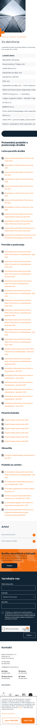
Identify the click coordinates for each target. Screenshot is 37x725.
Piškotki (20, 707)
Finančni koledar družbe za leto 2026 (16, 420)
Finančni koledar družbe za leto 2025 (16, 424)
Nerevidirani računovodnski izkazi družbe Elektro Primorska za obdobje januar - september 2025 (18, 283)
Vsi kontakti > (6, 685)
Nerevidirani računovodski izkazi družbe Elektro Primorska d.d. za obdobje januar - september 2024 (18, 322)
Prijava (9, 566)
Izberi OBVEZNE (11, 720)
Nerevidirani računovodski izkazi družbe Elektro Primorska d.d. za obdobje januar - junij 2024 (20, 332)
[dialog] (18, 710)
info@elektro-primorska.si (10, 667)
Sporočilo (5, 602)
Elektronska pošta (7, 584)
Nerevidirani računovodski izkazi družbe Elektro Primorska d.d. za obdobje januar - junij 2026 (20, 254)
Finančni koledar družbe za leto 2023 (16, 433)
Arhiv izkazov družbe (9, 541)
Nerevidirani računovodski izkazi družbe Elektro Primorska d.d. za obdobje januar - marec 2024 (18, 342)
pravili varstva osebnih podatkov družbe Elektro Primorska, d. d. (18, 613)
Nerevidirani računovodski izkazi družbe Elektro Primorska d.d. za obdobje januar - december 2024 (18, 312)
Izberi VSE (28, 720)
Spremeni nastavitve (8, 713)
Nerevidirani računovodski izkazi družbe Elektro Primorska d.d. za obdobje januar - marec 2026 (18, 264)
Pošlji (29, 635)
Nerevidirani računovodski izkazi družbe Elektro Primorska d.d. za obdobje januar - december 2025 (18, 273)
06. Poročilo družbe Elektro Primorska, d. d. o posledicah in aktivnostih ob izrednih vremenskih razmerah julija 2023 (19, 512)
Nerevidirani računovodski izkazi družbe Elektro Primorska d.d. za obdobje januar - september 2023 (18, 361)
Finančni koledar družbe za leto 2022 (16, 437)
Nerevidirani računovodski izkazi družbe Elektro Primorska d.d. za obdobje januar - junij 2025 (20, 293)
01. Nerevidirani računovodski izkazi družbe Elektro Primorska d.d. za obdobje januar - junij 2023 (20, 474)
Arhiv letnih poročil (8, 535)
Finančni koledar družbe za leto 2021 (16, 441)
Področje (4, 593)
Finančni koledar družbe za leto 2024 (16, 428)
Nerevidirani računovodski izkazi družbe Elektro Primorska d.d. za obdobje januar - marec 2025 (18, 303)
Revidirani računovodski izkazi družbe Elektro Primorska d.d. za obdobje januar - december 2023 (19, 351)
